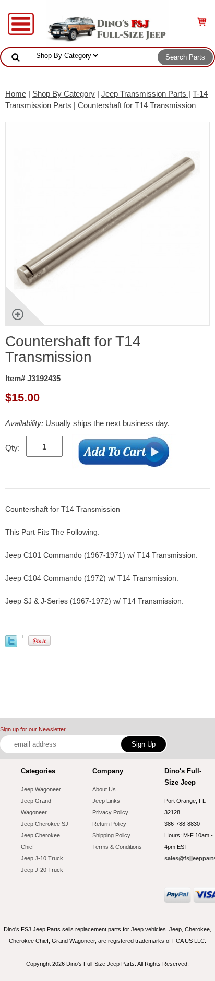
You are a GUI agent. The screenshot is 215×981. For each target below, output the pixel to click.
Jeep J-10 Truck (42, 858)
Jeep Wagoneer (41, 789)
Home (15, 93)
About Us (104, 789)
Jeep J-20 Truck (42, 870)
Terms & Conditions (117, 847)
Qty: (12, 447)
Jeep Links (106, 801)
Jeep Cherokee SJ (44, 824)
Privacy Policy (110, 812)
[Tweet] (11, 644)
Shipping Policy (111, 835)
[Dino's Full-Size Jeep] (107, 22)
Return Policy (109, 824)
